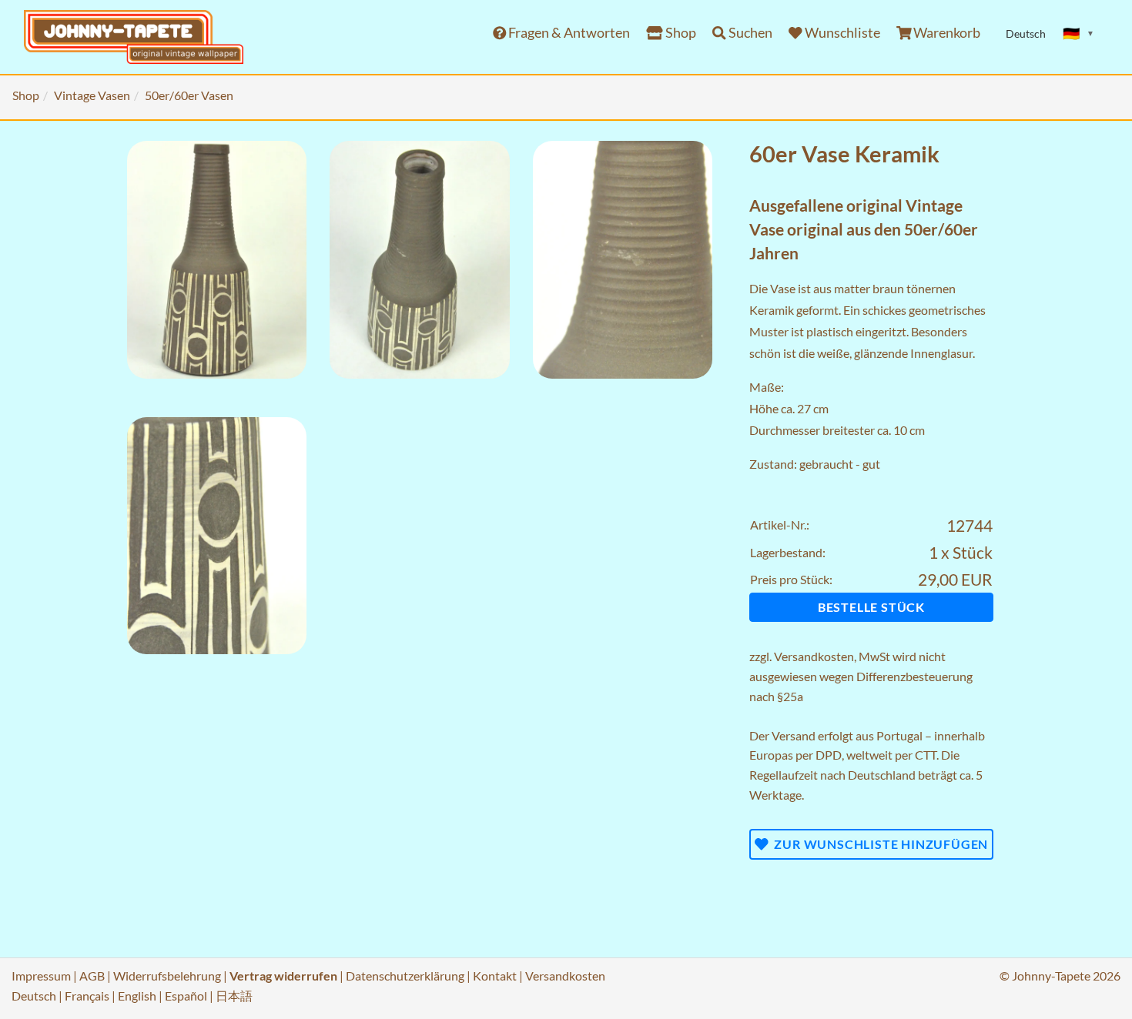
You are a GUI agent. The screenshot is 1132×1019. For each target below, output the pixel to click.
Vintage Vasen (92, 95)
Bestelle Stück (871, 607)
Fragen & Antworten (568, 33)
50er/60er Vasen (189, 95)
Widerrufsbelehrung (167, 975)
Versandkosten (814, 656)
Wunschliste (841, 33)
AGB (92, 975)
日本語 (234, 995)
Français (87, 995)
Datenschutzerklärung (405, 975)
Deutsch (34, 995)
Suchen (749, 33)
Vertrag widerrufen (283, 975)
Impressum (41, 975)
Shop (679, 33)
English (137, 995)
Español (186, 995)
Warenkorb (945, 33)
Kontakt (495, 975)
